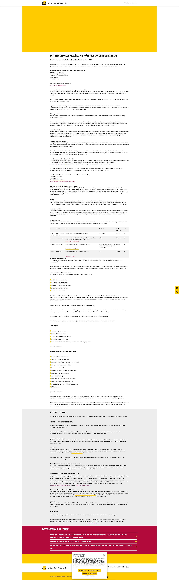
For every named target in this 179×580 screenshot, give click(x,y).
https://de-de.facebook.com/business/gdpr (85, 494)
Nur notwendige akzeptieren (94, 570)
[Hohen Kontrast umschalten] (127, 3)
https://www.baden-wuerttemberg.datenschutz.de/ (62, 181)
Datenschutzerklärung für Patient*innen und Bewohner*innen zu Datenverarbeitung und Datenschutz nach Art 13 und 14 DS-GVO (88, 536)
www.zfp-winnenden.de (77, 452)
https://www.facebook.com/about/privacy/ (60, 485)
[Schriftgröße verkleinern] (131, 3)
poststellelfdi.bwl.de (58, 180)
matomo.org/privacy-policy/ (72, 241)
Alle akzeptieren (82, 570)
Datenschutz (86, 575)
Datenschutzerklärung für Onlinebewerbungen (70, 541)
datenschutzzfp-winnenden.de (58, 85)
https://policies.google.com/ (93, 523)
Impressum (92, 575)
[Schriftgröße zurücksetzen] (133, 3)
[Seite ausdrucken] (125, 3)
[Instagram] (107, 576)
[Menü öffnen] (135, 3)
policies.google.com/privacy (72, 248)
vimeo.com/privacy (70, 256)
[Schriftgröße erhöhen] (129, 3)
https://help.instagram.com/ (83, 485)
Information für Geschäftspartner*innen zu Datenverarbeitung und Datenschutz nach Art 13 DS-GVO (91, 547)
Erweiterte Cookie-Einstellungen (89, 573)
